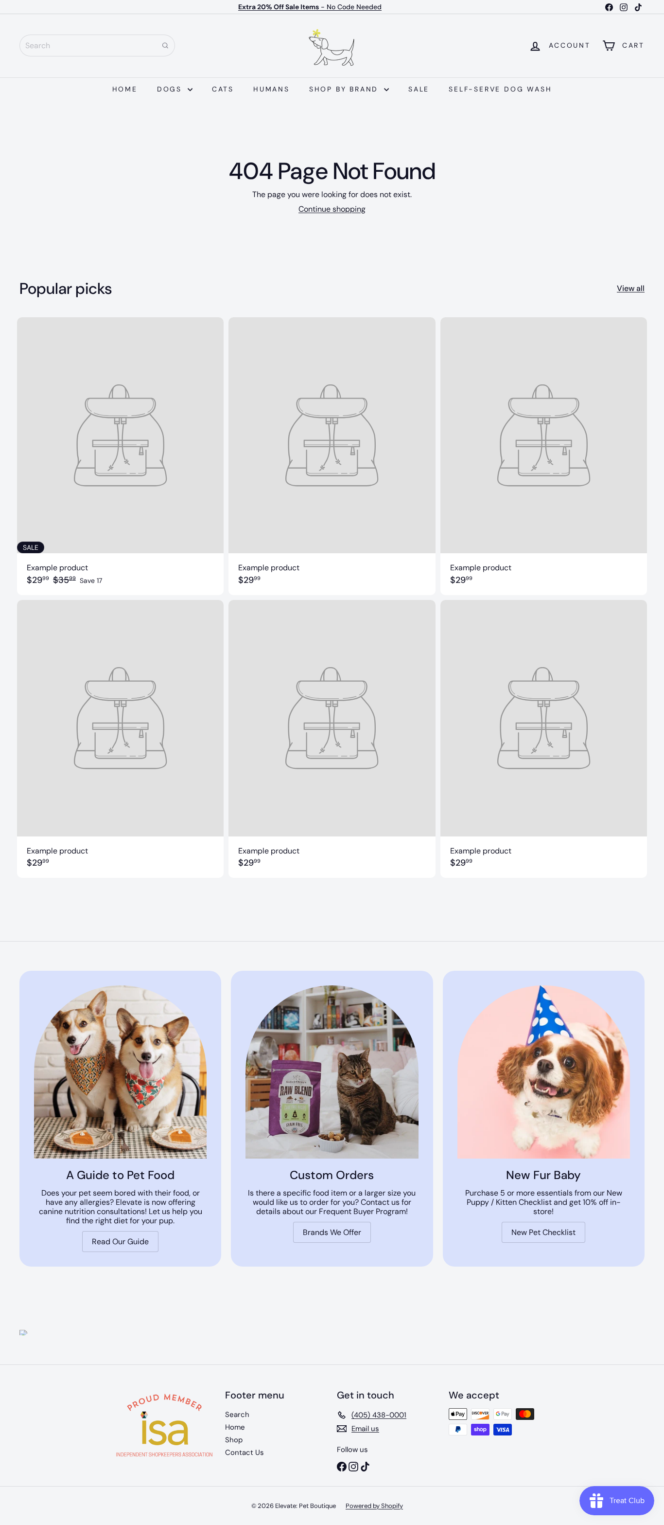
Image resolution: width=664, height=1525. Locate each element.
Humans (271, 89)
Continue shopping (332, 209)
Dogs (171, 89)
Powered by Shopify (374, 1506)
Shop (234, 1440)
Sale (418, 89)
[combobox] (97, 45)
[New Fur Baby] (543, 1071)
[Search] (165, 45)
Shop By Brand (345, 89)
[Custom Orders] (331, 1071)
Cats (223, 89)
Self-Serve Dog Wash (500, 89)
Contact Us (244, 1452)
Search (237, 1414)
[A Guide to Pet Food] (120, 1071)
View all (631, 288)
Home (125, 89)
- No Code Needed (310, 6)
